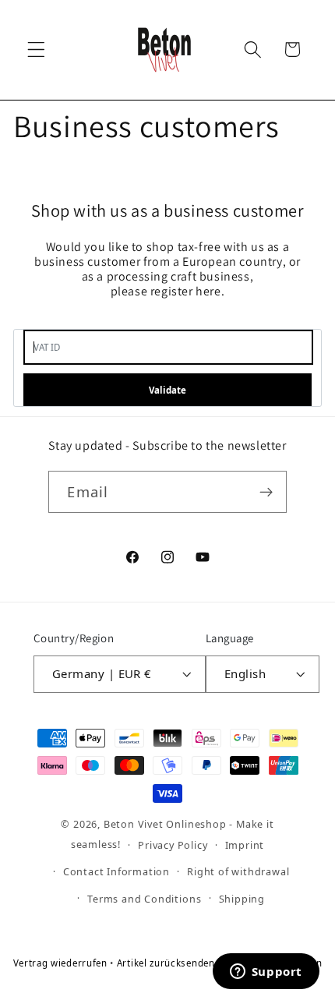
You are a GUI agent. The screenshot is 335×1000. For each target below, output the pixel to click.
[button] (36, 49)
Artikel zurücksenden (167, 963)
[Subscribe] (266, 492)
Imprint (245, 845)
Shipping (242, 899)
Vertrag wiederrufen (62, 963)
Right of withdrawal (238, 871)
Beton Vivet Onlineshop (165, 824)
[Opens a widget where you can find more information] (265, 972)
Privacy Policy (172, 845)
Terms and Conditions (144, 899)
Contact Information (116, 871)
